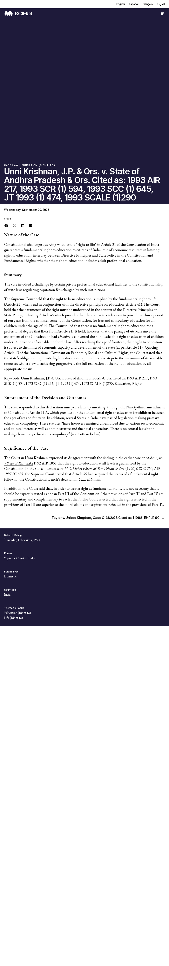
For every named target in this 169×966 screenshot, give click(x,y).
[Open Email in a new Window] (30, 225)
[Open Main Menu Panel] (163, 13)
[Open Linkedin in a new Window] (23, 225)
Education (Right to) (38, 165)
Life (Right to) (13, 618)
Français (148, 4)
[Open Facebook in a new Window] (6, 225)
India (7, 594)
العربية (161, 4)
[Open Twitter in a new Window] (14, 225)
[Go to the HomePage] (18, 13)
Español (133, 4)
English (120, 4)
